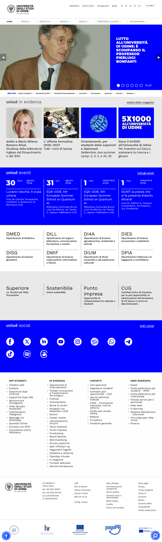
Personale (95, 93)
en (126, 6)
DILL (51, 234)
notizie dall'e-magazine (140, 102)
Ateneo (25, 21)
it (122, 6)
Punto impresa (93, 291)
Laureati (82, 93)
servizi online (88, 6)
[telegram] (128, 344)
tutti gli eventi (145, 173)
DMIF (52, 252)
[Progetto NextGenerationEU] (80, 530)
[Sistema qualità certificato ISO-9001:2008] (14, 530)
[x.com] (27, 344)
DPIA (126, 252)
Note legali (143, 483)
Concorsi (142, 497)
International (137, 21)
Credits (109, 504)
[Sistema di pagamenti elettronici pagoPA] (113, 530)
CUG (126, 288)
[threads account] (44, 356)
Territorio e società (108, 21)
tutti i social (147, 325)
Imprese (108, 93)
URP (76, 483)
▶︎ (159, 57)
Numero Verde (81, 493)
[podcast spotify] (27, 356)
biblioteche (74, 6)
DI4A (89, 234)
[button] (118, 85)
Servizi (82, 21)
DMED (13, 234)
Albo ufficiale (112, 483)
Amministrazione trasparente (114, 487)
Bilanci (141, 500)
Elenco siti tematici (115, 508)
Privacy (141, 486)
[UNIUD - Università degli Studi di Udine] (20, 9)
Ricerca (64, 21)
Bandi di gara (112, 501)
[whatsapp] (111, 344)
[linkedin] (44, 344)
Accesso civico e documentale (114, 496)
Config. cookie (80, 502)
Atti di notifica (112, 492)
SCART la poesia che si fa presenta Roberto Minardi (137, 195)
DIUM (90, 252)
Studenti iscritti (43, 93)
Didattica (44, 21)
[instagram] (78, 344)
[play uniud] (95, 344)
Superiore (17, 288)
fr (135, 6)
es (130, 6)
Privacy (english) (145, 490)
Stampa (130, 93)
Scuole (119, 93)
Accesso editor (145, 503)
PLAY (148, 85)
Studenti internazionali (64, 93)
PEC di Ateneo (80, 486)
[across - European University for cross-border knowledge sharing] (146, 530)
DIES (126, 234)
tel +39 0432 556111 (51, 489)
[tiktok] (10, 356)
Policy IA (142, 493)
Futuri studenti (24, 93)
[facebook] (10, 344)
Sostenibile (59, 288)
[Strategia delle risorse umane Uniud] (47, 530)
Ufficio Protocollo (82, 490)
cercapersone (103, 6)
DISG (12, 252)
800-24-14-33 (80, 497)
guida (114, 6)
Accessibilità (144, 507)
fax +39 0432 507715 (51, 492)
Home (9, 21)
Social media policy (147, 510)
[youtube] (61, 344)
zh (139, 6)
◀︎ (3, 57)
